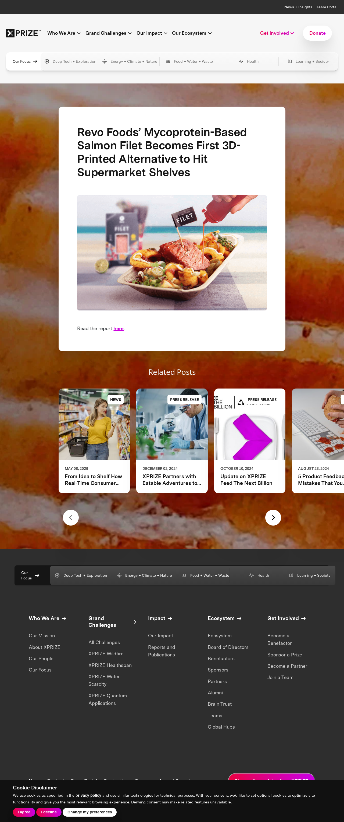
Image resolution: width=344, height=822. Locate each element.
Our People (41, 658)
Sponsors (218, 670)
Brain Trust (220, 704)
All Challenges (104, 642)
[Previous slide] (71, 518)
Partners (217, 681)
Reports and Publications (161, 650)
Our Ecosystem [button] (189, 33)
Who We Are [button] (61, 33)
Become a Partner (287, 666)
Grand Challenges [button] (105, 33)
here (118, 328)
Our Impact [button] (149, 33)
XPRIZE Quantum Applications (107, 699)
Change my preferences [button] (89, 812)
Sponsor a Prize (284, 654)
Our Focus (22, 61)
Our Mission (42, 635)
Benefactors (221, 658)
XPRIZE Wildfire (106, 653)
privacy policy (88, 795)
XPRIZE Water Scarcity (104, 680)
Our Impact (160, 635)
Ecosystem (220, 635)
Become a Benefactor (279, 639)
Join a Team (280, 677)
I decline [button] (49, 812)
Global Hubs (221, 727)
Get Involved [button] (274, 33)
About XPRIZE (44, 647)
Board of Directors (228, 647)
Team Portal (327, 7)
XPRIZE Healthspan (110, 665)
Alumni (215, 692)
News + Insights (298, 7)
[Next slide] (273, 518)
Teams (215, 715)
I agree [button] (24, 812)
